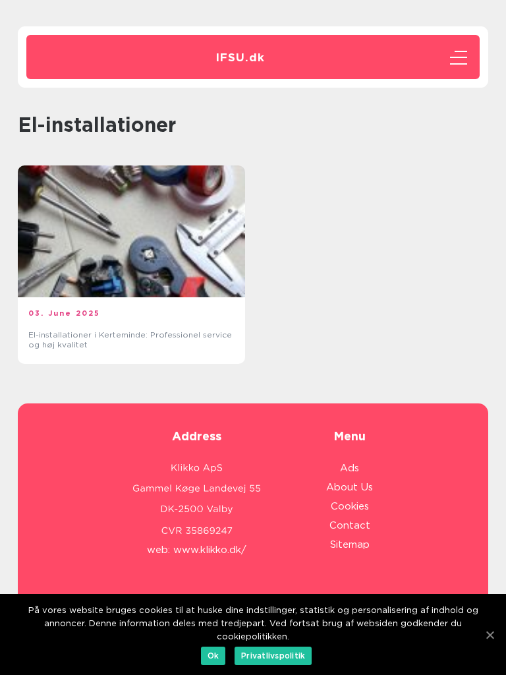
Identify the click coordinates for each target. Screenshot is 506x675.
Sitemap (350, 544)
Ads (349, 468)
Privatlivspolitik (273, 655)
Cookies (350, 506)
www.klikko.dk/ (209, 550)
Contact (349, 525)
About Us (349, 487)
